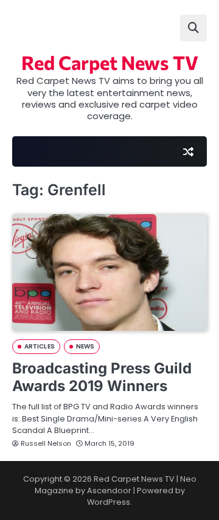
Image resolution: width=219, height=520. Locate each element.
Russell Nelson (46, 443)
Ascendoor (109, 490)
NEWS (85, 346)
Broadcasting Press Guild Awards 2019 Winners (102, 377)
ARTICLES (39, 346)
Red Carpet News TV (109, 62)
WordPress (108, 502)
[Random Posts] (188, 151)
